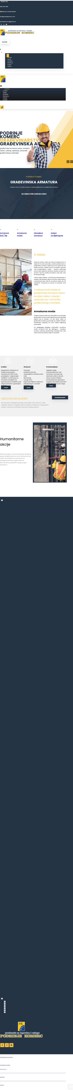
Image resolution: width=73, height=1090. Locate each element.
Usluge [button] (6, 387)
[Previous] (2, 500)
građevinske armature (43, 327)
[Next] (2, 998)
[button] (1, 24)
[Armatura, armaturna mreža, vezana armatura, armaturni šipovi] (17, 35)
